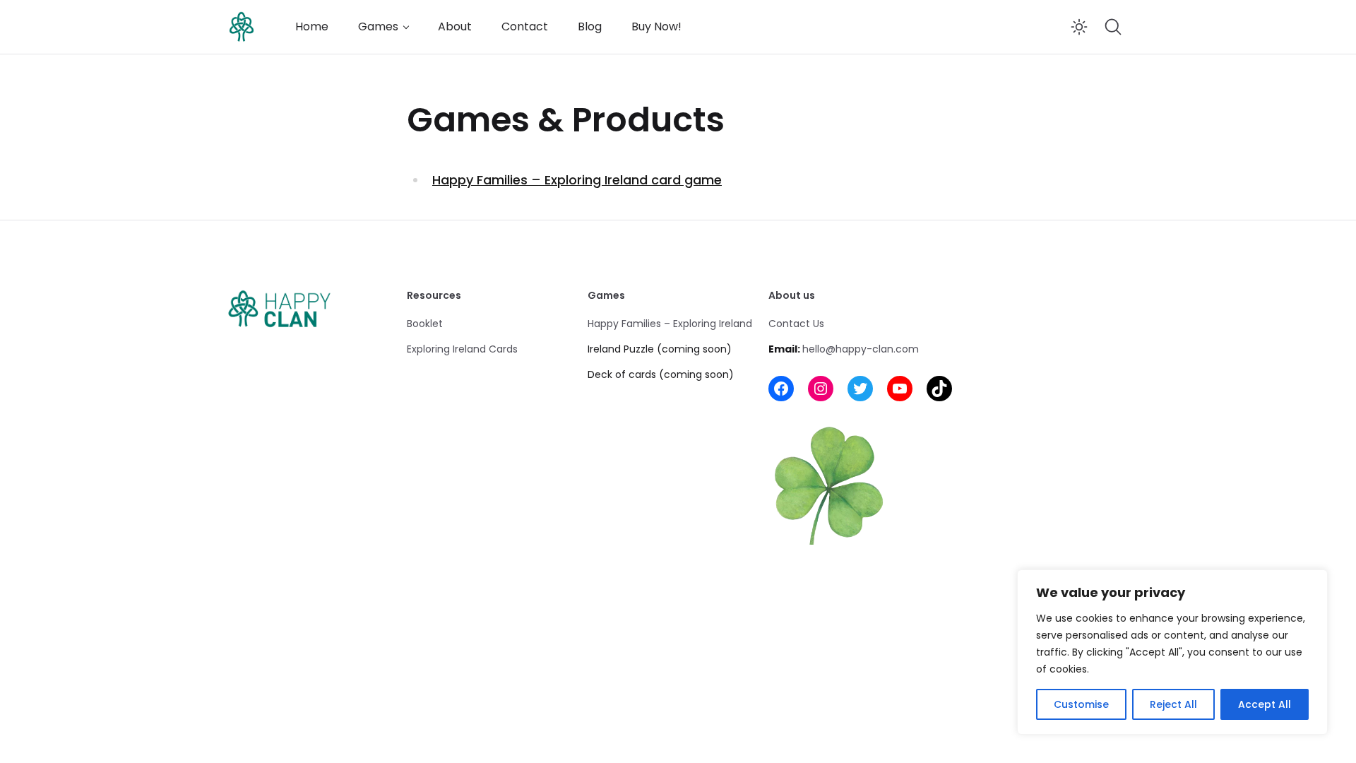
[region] (1172, 652)
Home (311, 26)
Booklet (425, 324)
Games (378, 26)
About (455, 26)
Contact (524, 26)
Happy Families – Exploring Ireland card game (577, 180)
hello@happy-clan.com (860, 349)
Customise (1081, 704)
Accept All (1264, 704)
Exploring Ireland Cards (462, 349)
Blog (590, 26)
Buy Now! (656, 26)
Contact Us (796, 324)
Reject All (1173, 704)
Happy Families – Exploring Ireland (670, 324)
